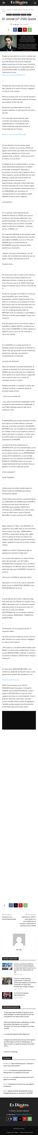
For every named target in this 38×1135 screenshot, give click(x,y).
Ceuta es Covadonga (11, 1052)
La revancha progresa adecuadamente (17, 1034)
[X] (20, 30)
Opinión (9, 10)
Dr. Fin (17, 24)
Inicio (3, 10)
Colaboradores (17, 10)
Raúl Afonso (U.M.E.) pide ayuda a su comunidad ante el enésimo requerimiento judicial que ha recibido (28, 921)
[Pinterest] (25, 30)
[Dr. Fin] (11, 24)
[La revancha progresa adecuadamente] (7, 995)
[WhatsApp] (30, 30)
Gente (29, 14)
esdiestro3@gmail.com (24, 1114)
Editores (5, 969)
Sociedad (24, 14)
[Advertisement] (19, 815)
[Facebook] (15, 30)
